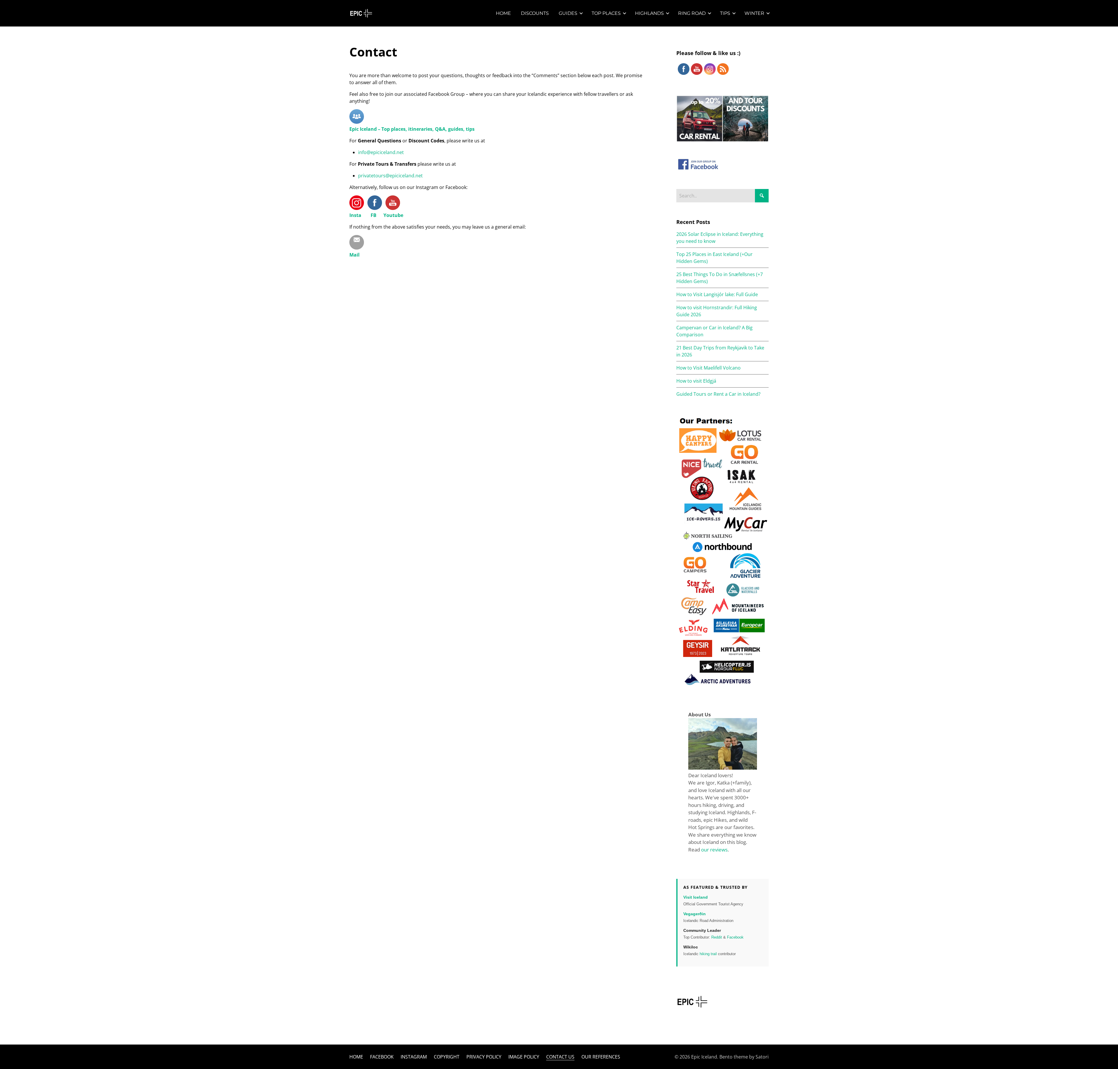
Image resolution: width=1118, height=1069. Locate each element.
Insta (355, 215)
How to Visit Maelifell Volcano (708, 368)
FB (373, 215)
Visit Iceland (695, 897)
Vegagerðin (694, 913)
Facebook (735, 937)
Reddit (716, 937)
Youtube (393, 215)
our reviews (714, 849)
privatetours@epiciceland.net (390, 175)
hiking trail (708, 954)
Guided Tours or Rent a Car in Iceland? (718, 394)
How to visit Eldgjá (696, 381)
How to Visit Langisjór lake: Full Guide (717, 294)
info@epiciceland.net (381, 152)
